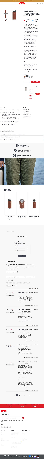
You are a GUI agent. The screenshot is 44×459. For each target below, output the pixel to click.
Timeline (23, 434)
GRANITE (27, 76)
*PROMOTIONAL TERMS (5, 440)
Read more (26, 374)
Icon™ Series (33, 64)
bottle (17, 282)
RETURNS (2, 438)
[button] (6, 11)
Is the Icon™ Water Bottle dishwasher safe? (22, 137)
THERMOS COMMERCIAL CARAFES (15, 437)
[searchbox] (10, 277)
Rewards (23, 440)
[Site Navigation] (2, 3)
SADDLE (24, 76)
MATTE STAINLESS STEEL (32, 76)
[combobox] (20, 277)
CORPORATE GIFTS (14, 434)
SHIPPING (2, 434)
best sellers (28, 65)
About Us (23, 432)
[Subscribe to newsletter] (23, 418)
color (21, 282)
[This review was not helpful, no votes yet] (36, 305)
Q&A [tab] (12, 231)
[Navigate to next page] (30, 395)
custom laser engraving (29, 46)
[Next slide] (39, 86)
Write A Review (22, 255)
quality (10, 282)
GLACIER (29, 76)
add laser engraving (28, 67)
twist (14, 282)
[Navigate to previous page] (14, 395)
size (7, 282)
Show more (14, 285)
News (23, 436)
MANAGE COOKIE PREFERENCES (14, 447)
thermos (28, 282)
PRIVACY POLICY (24, 456)
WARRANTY (3, 436)
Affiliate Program (25, 438)
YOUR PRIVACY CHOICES (15, 441)
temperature (9, 285)
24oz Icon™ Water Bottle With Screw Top (31, 90)
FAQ (1, 432)
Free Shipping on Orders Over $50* (25, 0)
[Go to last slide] (36, 86)
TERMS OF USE (27, 456)
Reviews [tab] (8, 231)
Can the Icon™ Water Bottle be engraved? (22, 140)
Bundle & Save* (15, 0)
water (24, 282)
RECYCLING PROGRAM (15, 432)
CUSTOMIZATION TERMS (5, 442)
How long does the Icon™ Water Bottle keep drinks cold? (22, 134)
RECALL (2, 444)
